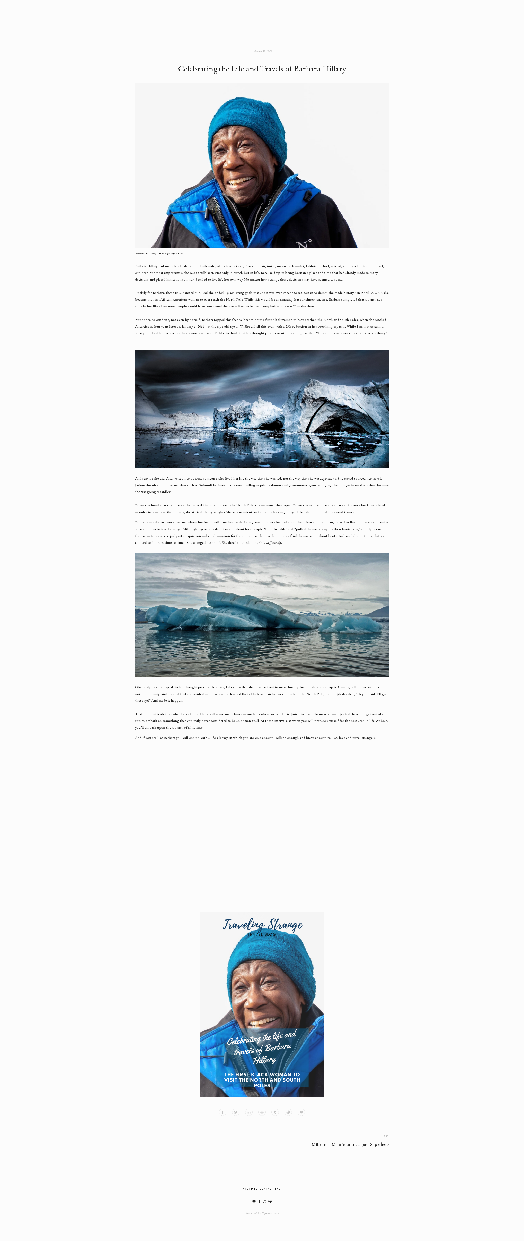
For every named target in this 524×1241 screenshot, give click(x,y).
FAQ (278, 1188)
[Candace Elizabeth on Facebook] (259, 1201)
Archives (250, 1188)
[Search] (162, 16)
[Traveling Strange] (254, 1201)
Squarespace (270, 1213)
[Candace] (264, 1201)
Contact (266, 1188)
